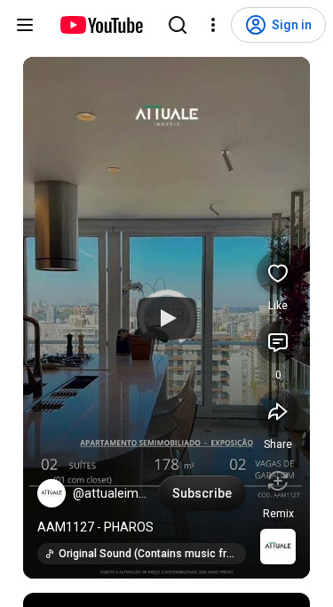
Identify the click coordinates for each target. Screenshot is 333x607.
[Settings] (213, 25)
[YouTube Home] (100, 25)
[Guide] (25, 25)
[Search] (177, 25)
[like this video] (278, 273)
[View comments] (278, 342)
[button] (51, 493)
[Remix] (278, 480)
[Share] (278, 411)
